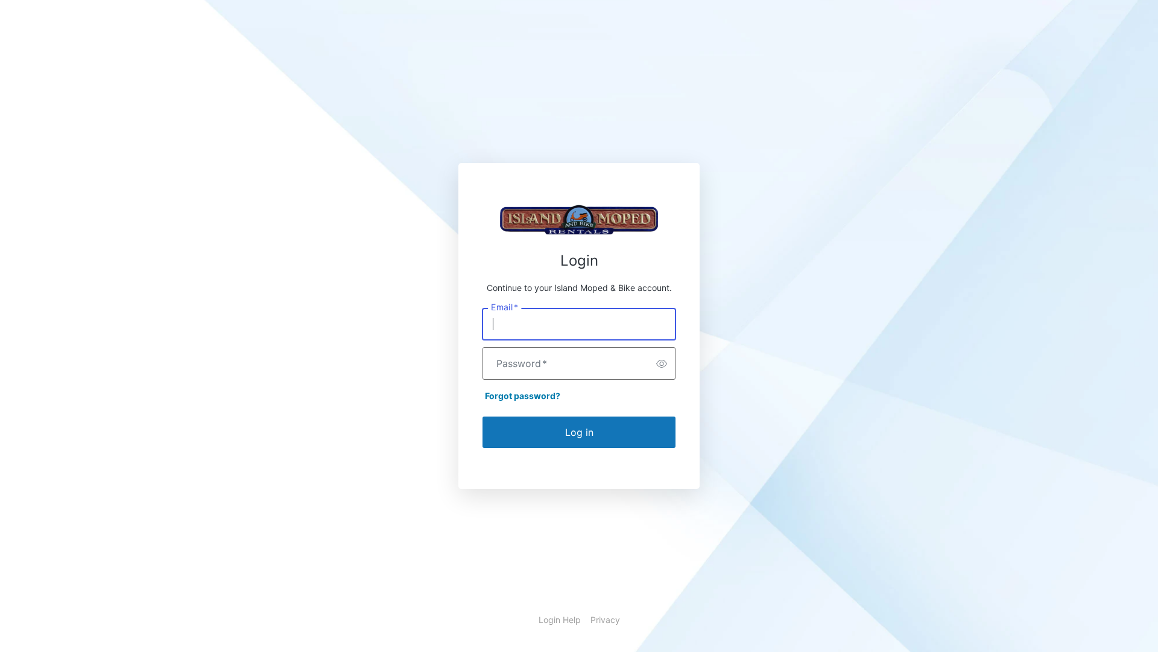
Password (521, 363)
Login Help (560, 620)
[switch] (661, 363)
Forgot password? (522, 396)
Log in (579, 432)
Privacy (605, 620)
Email (504, 307)
